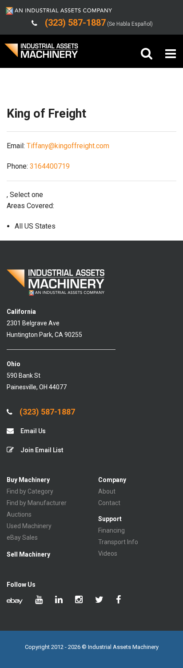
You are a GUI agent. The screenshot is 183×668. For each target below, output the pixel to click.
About (106, 491)
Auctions (19, 514)
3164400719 (50, 166)
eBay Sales (22, 537)
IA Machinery (41, 53)
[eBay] (15, 600)
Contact (109, 502)
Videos (107, 553)
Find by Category (30, 491)
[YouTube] (39, 600)
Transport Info (118, 541)
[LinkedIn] (59, 600)
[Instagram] (79, 600)
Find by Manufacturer (37, 502)
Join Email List (41, 450)
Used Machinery (29, 526)
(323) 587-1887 (46, 411)
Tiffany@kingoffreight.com (68, 146)
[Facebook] (118, 600)
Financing (111, 530)
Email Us (32, 431)
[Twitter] (99, 600)
